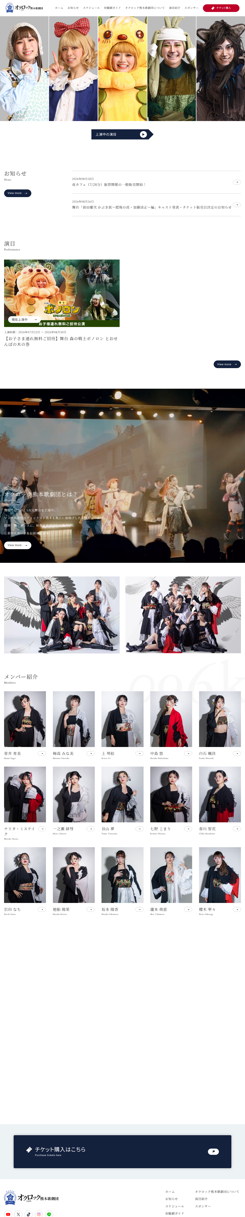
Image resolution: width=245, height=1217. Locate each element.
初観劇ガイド (112, 8)
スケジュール (91, 8)
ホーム (59, 8)
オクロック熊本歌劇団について (145, 8)
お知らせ (73, 8)
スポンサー (191, 8)
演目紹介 (174, 8)
